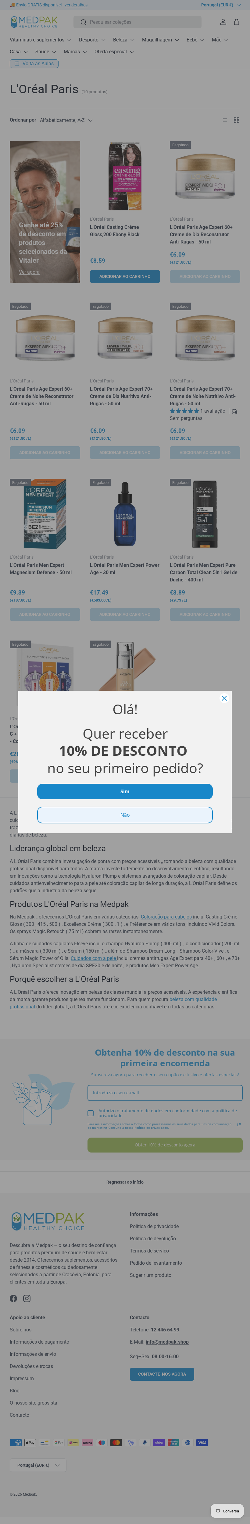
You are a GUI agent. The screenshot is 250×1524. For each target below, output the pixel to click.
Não (125, 815)
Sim (125, 791)
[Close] (224, 698)
